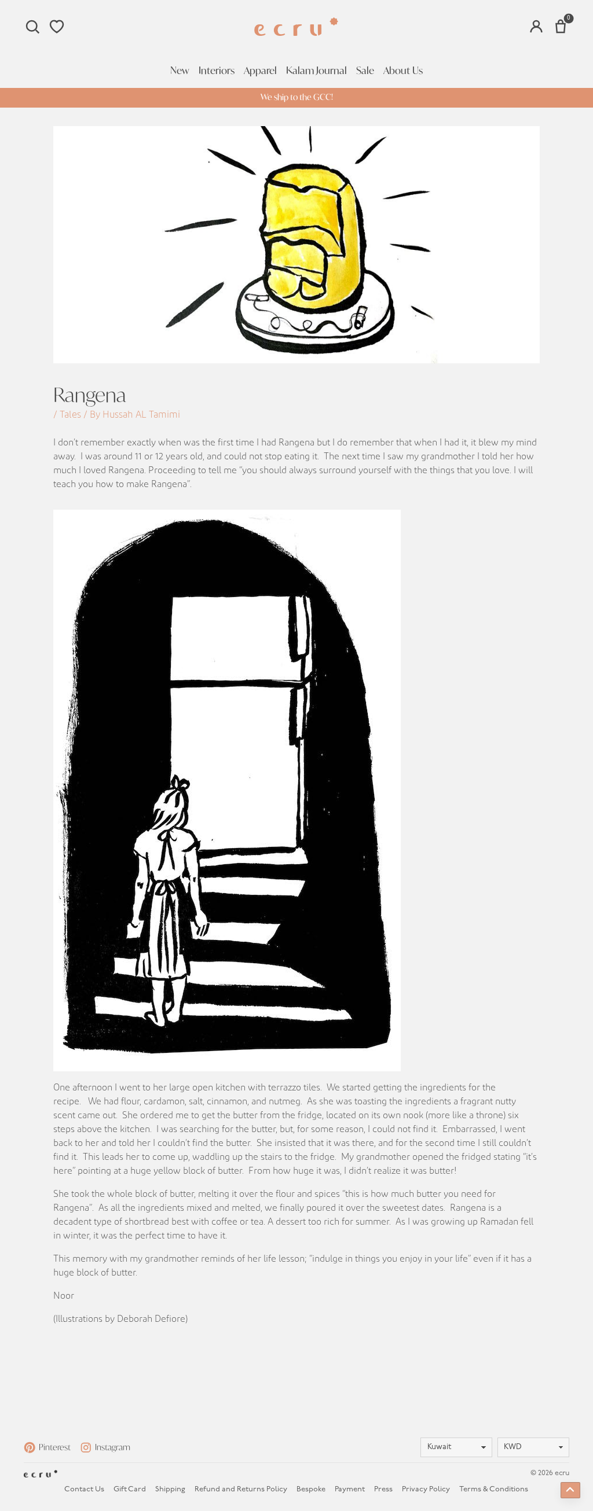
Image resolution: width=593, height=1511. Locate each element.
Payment (350, 1489)
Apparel (260, 70)
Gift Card (130, 1489)
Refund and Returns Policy (241, 1489)
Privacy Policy (426, 1489)
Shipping (170, 1489)
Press (383, 1489)
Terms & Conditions (493, 1489)
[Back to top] (570, 1490)
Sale (365, 70)
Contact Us (84, 1489)
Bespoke (310, 1489)
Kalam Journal (316, 70)
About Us (403, 70)
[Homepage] (296, 26)
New (179, 70)
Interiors (217, 70)
